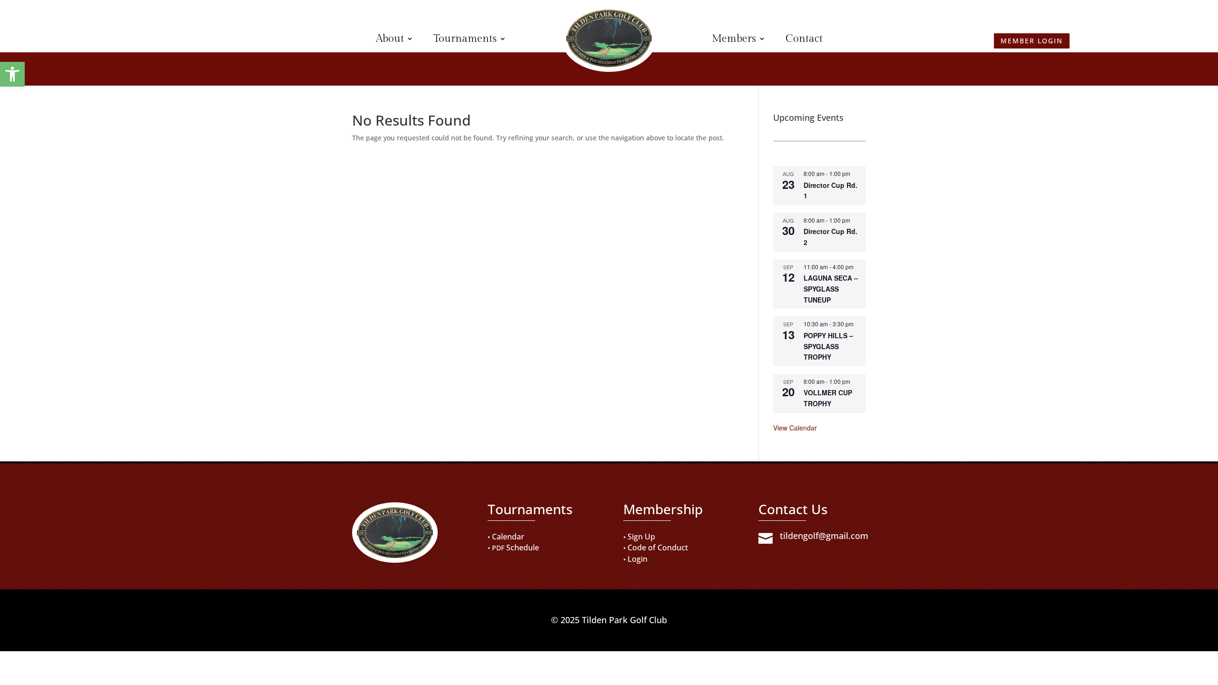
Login (638, 559)
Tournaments (465, 38)
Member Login (187, 35)
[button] (12, 74)
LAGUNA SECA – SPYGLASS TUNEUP (831, 288)
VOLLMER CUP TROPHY (828, 398)
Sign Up (641, 536)
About (390, 38)
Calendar (508, 536)
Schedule (522, 547)
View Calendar (795, 427)
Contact (804, 38)
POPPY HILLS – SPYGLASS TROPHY (828, 346)
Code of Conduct (658, 547)
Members (734, 38)
